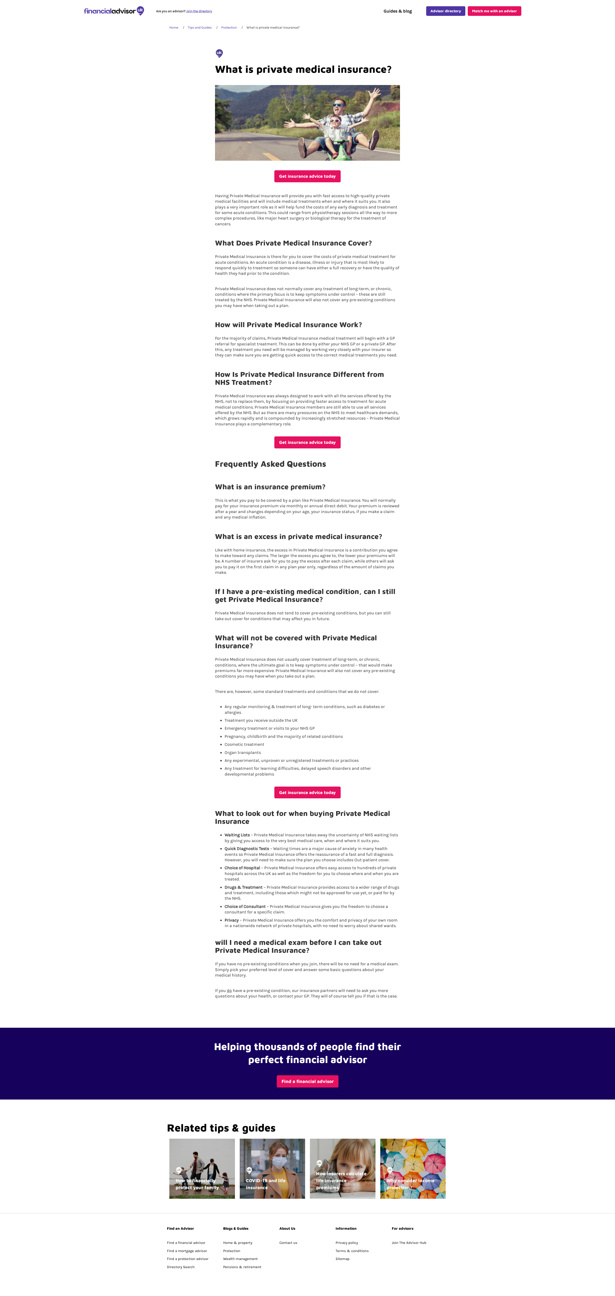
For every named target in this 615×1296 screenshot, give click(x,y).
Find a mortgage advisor (187, 1251)
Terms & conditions (352, 1251)
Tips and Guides (200, 27)
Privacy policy (347, 1243)
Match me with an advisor (494, 11)
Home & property (237, 1243)
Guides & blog (398, 11)
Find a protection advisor (188, 1259)
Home (173, 27)
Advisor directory (445, 11)
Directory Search (181, 1267)
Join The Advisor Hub (409, 1243)
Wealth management (240, 1259)
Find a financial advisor (308, 1081)
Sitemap (343, 1259)
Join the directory (199, 11)
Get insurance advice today (307, 176)
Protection (229, 27)
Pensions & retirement (242, 1267)
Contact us (288, 1243)
